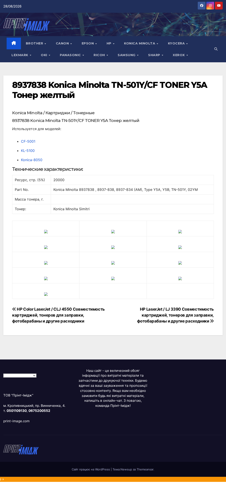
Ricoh (100, 55)
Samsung (127, 55)
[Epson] (180, 231)
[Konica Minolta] (46, 294)
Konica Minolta (140, 43)
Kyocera (177, 43)
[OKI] (180, 247)
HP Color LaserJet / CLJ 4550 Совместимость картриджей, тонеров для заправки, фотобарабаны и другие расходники (58, 315)
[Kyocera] (46, 278)
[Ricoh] (180, 278)
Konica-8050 (31, 160)
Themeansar (145, 469)
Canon (63, 43)
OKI (44, 55)
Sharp (154, 55)
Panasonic (71, 55)
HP (110, 43)
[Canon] (113, 231)
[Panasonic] (46, 262)
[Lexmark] (113, 247)
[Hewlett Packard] (46, 247)
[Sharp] (113, 278)
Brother (35, 43)
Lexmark (20, 55)
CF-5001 (28, 141)
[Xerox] (180, 262)
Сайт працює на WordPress (91, 469)
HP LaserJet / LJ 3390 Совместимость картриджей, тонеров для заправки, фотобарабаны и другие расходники (175, 315)
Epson (88, 43)
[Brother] (46, 231)
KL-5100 (28, 150)
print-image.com (16, 421)
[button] (216, 49)
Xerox (179, 55)
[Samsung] (113, 262)
